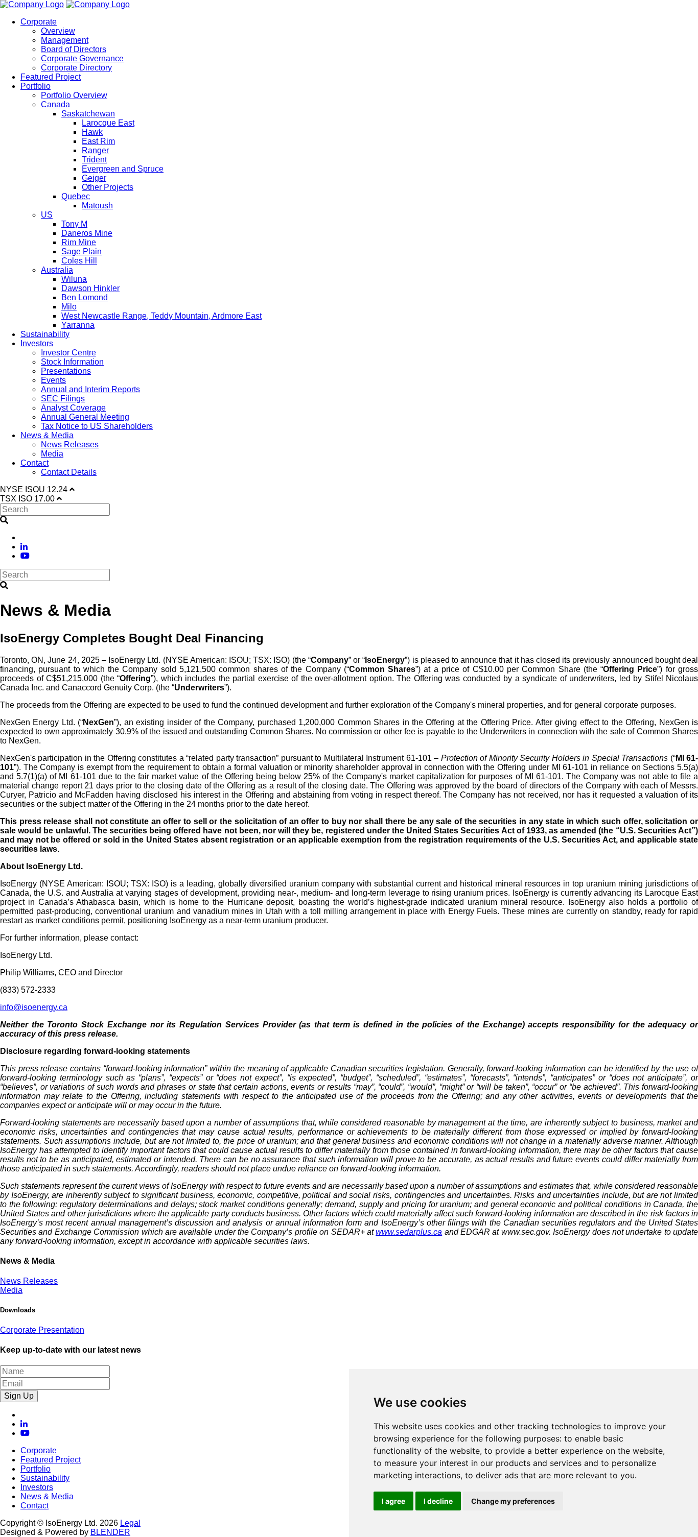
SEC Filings (63, 398)
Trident (94, 159)
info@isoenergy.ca (33, 1007)
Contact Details (69, 472)
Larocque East (108, 122)
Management (64, 40)
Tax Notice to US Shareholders (97, 426)
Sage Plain (81, 251)
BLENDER (110, 1532)
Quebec (75, 196)
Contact (34, 463)
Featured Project (50, 77)
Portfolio (35, 86)
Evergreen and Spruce (123, 168)
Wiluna (74, 279)
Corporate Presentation (42, 1330)
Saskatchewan (88, 113)
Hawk (92, 132)
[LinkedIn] (24, 546)
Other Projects (107, 187)
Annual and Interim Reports (90, 389)
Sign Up (19, 1395)
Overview (58, 31)
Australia (57, 270)
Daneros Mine (86, 233)
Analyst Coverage (73, 407)
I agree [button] (393, 1501)
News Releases (70, 444)
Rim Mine (78, 242)
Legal (130, 1523)
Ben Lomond (84, 297)
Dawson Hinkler (90, 288)
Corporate (38, 21)
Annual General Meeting (85, 417)
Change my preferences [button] (513, 1501)
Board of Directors (73, 49)
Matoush (97, 205)
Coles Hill (79, 260)
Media (52, 453)
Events (53, 380)
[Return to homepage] (32, 4)
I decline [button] (438, 1501)
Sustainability (44, 334)
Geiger (94, 178)
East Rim (98, 141)
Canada (55, 104)
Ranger (95, 150)
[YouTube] (25, 555)
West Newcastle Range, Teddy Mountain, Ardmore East (161, 315)
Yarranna (78, 325)
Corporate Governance (82, 58)
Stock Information (72, 361)
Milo (69, 306)
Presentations (66, 371)
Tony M (74, 224)
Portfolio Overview (74, 95)
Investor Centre (68, 352)
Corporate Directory (76, 67)
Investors (36, 343)
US (47, 214)
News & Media (47, 435)
